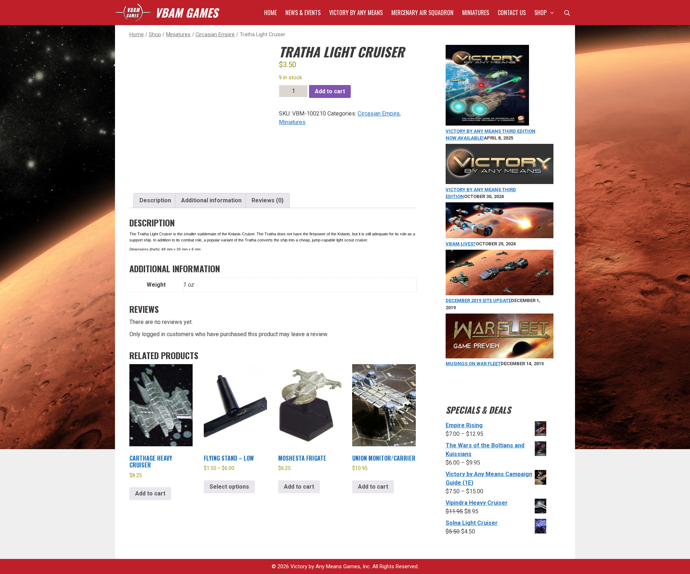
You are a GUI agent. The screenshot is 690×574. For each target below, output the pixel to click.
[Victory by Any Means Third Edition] (499, 182)
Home (270, 12)
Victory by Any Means (356, 12)
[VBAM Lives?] (499, 236)
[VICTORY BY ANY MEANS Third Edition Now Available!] (487, 124)
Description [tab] (155, 200)
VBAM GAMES (186, 12)
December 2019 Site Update (478, 300)
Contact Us (512, 12)
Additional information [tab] (211, 200)
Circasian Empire (215, 34)
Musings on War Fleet (473, 363)
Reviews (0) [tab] (268, 200)
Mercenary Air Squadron (422, 12)
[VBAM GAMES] (133, 12)
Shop (540, 12)
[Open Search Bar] (567, 12)
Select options (229, 486)
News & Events (303, 12)
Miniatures (475, 12)
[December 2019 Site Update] (499, 293)
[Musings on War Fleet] (499, 356)
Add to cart (330, 91)
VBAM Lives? (461, 243)
